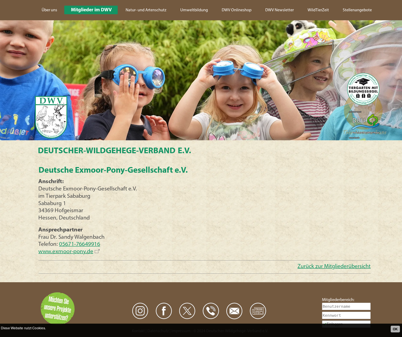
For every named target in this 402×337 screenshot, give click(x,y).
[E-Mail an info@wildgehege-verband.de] (234, 311)
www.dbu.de (354, 138)
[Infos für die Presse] (258, 311)
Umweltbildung (194, 10)
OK (395, 329)
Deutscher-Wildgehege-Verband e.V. (114, 151)
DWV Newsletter (279, 10)
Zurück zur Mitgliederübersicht (334, 266)
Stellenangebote (357, 10)
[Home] (51, 118)
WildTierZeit (318, 10)
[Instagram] (140, 311)
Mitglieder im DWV (91, 10)
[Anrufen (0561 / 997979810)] (211, 311)
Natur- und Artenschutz (146, 10)
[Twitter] (187, 311)
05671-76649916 (79, 244)
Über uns (49, 10)
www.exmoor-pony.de (65, 252)
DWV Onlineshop (236, 10)
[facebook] (164, 311)
